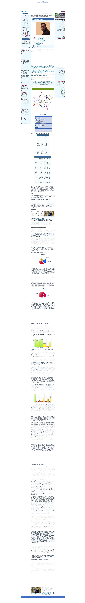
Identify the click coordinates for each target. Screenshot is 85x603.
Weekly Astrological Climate (25, 100)
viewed (47, 84)
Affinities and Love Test (24, 62)
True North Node (38, 125)
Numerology (38, 43)
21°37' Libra (41, 39)
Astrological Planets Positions (60, 85)
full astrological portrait (47, 593)
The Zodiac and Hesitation (25, 111)
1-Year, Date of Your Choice (61, 29)
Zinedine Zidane (62, 89)
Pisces (42, 40)
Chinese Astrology (37, 42)
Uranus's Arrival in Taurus (24, 108)
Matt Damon (41, 71)
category (46, 83)
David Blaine (52, 74)
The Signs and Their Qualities (25, 114)
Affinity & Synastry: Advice (25, 120)
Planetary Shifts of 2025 (24, 102)
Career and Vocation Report (61, 23)
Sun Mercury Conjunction (24, 87)
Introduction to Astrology (24, 76)
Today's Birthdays (62, 83)
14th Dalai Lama (33, 66)
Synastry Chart (23, 65)
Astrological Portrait (62, 22)
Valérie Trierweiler (39, 66)
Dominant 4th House (24, 93)
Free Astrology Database (61, 70)
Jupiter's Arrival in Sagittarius (25, 107)
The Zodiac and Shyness (24, 112)
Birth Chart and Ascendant (25, 53)
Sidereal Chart (42, 124)
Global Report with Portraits (61, 37)
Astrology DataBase (37, 81)
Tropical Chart (37, 124)
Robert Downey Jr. (47, 73)
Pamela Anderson (38, 70)
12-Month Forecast (62, 32)
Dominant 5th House (24, 94)
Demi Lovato (63, 92)
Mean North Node (43, 125)
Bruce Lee (52, 65)
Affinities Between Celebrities (25, 61)
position (43, 83)
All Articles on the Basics (25, 82)
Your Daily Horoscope (24, 51)
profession (38, 83)
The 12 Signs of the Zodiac (25, 79)
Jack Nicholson (44, 66)
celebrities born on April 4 (43, 75)
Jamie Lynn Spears (34, 74)
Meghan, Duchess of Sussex (50, 70)
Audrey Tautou (45, 67)
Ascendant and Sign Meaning (25, 54)
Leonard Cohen (62, 94)
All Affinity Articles (24, 123)
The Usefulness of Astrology (25, 77)
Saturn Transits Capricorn (24, 109)
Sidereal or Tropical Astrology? (25, 78)
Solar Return (23, 71)
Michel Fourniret (33, 75)
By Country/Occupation (61, 82)
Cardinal (45, 41)
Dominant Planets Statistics (61, 84)
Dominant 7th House (24, 96)
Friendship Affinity (23, 63)
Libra (44, 40)
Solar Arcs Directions (24, 73)
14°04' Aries (41, 38)
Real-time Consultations (61, 71)
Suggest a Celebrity (62, 72)
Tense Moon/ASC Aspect (24, 88)
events (40, 82)
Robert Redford (35, 67)
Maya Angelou (52, 73)
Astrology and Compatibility (25, 119)
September (63, 27)
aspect (41, 83)
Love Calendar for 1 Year (61, 39)
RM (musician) (62, 90)
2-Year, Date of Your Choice (61, 30)
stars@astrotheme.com (34, 50)
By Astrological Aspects (61, 74)
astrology (33, 216)
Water (42, 41)
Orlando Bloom (33, 71)
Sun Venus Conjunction (24, 89)
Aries (40, 40)
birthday (51, 83)
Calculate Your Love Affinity (25, 60)
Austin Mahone (48, 74)
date (48, 83)
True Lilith (37, 126)
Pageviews (38, 44)
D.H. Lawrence (33, 78)
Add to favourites (35, 20)
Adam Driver (63, 91)
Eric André (43, 74)
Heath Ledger (42, 73)
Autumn (63, 28)
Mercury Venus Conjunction (25, 86)
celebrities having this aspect (39, 72)
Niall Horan (37, 71)
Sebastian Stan (62, 93)
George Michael (40, 67)
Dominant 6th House (24, 95)
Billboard (40, 33)
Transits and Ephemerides (26, 15)
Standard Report (62, 36)
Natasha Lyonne (39, 74)
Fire (40, 41)
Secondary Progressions (24, 72)
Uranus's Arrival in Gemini (25, 101)
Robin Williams (44, 70)
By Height (60, 80)
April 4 (43, 36)
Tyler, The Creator (51, 71)
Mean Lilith (40, 126)
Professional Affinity (24, 64)
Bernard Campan (38, 78)
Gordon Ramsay (49, 66)
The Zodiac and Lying (24, 113)
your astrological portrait (41, 219)
